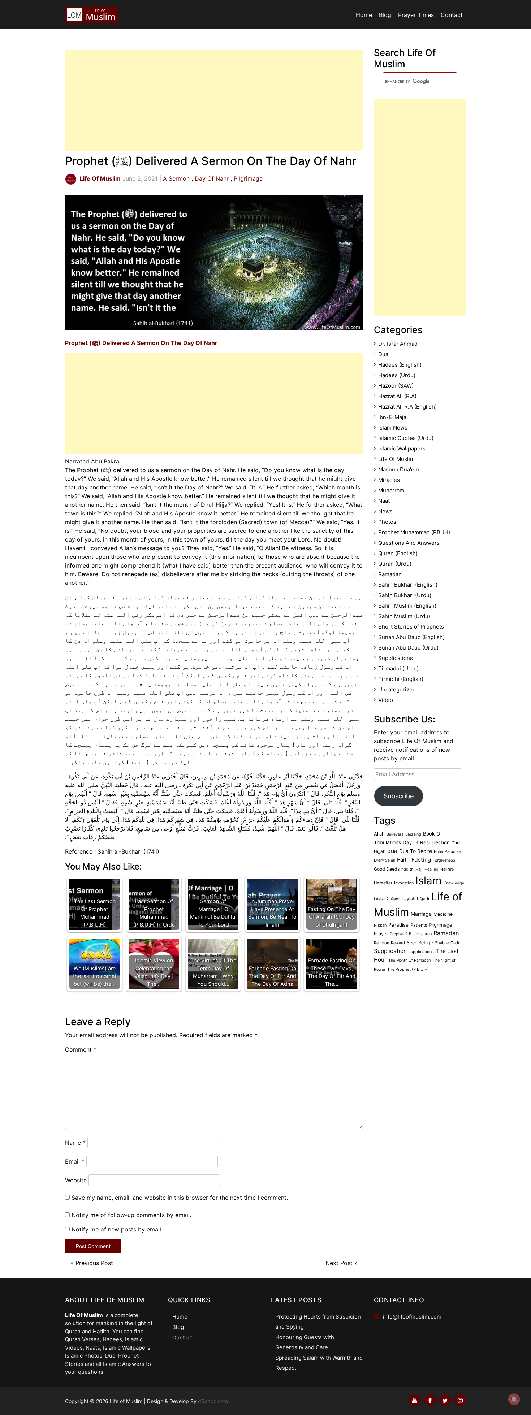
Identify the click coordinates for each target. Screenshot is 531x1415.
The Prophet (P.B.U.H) (408, 969)
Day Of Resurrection (426, 842)
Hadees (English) (400, 364)
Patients (418, 925)
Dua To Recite (415, 851)
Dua (383, 354)
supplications (421, 951)
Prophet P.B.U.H (404, 934)
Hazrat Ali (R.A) (397, 396)
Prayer (381, 933)
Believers (395, 834)
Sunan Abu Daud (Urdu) (408, 647)
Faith (403, 860)
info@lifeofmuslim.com (412, 1316)
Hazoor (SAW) (396, 385)
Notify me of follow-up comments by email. (131, 1214)
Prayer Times (416, 14)
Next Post (339, 1263)
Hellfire (447, 869)
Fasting (421, 859)
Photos (387, 521)
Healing (431, 869)
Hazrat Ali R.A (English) (407, 406)
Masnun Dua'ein (398, 469)
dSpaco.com (213, 1401)
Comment (80, 1049)
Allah (379, 834)
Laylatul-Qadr (415, 898)
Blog (385, 14)
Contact (452, 14)
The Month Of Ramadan (409, 960)
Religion (381, 942)
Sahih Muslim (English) (407, 605)
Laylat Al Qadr (387, 899)
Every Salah (384, 860)
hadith (407, 869)
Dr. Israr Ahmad (398, 343)
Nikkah (380, 925)
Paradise (398, 925)
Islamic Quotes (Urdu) (405, 438)
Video (385, 699)
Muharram (391, 490)
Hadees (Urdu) (396, 375)
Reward (398, 942)
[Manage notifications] (514, 1399)
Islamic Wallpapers (402, 448)
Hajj (419, 869)
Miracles (389, 479)
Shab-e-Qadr (447, 942)
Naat (384, 500)
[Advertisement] (214, 100)
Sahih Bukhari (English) (407, 584)
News (385, 511)
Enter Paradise (447, 851)
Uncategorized (397, 689)
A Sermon (176, 178)
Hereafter (383, 882)
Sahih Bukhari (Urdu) (404, 595)
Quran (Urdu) (394, 563)
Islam (428, 880)
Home (364, 14)
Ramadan (390, 574)
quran (426, 933)
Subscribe (399, 796)
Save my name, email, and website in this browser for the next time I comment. (180, 1197)
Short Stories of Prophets (411, 626)
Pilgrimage (248, 178)
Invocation (404, 882)
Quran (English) (398, 553)
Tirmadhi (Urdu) (398, 668)
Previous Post (94, 1263)
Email (75, 1161)
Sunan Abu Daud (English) (411, 637)
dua (392, 850)
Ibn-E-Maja (392, 417)
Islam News (392, 427)
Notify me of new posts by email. (117, 1229)
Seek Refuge (420, 942)
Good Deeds (387, 869)
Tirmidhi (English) (400, 679)
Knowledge (454, 883)
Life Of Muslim (396, 459)
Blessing (413, 834)
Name (75, 1142)
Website (76, 1180)
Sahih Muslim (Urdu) (404, 616)
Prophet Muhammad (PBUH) (414, 532)
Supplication (390, 951)
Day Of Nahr (212, 178)
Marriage (421, 914)
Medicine (443, 914)
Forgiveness (444, 860)
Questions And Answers (409, 542)
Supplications (395, 658)
